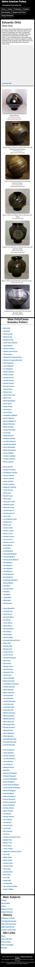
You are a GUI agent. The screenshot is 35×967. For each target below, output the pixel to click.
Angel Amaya (7, 345)
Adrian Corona (8, 374)
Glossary (4, 947)
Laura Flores (7, 412)
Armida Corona (8, 380)
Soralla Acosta (8, 340)
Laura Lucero (7, 539)
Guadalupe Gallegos (10, 415)
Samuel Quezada (9, 745)
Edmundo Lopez (9, 501)
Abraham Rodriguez (10, 773)
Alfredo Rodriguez (9, 776)
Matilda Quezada (9, 718)
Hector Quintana (8, 750)
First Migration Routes (8, 921)
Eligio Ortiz (7, 643)
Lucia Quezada (8, 704)
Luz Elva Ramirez (9, 758)
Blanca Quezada (8, 681)
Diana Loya (7, 525)
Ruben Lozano (8, 530)
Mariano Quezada (9, 713)
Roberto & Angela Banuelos (12, 360)
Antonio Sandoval (9, 802)
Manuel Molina (8, 583)
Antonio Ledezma (9, 456)
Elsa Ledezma (8, 467)
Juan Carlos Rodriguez (11, 785)
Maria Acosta (7, 337)
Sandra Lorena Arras (10, 351)
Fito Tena (6, 834)
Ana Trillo (6, 854)
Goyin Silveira (8, 811)
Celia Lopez (7, 499)
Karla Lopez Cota (9, 395)
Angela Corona (8, 377)
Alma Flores (7, 403)
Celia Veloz (7, 869)
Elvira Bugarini (8, 363)
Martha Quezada (8, 716)
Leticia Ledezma (8, 484)
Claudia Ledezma (9, 459)
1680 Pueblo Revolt (7, 927)
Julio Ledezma (8, 481)
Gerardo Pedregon (9, 658)
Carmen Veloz (8, 866)
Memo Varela (7, 860)
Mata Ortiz (6, 328)
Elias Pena (6, 660)
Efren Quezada (8, 689)
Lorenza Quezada (9, 701)
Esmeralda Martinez (10, 554)
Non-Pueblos (6, 12)
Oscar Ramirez (8, 761)
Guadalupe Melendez (10, 580)
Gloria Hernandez (9, 447)
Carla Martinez (8, 551)
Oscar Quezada (8, 733)
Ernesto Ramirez (9, 756)
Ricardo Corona (8, 386)
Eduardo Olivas (8, 617)
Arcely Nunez (7, 611)
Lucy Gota (6, 433)
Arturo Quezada (8, 678)
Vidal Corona (7, 389)
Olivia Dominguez (9, 401)
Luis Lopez (7, 516)
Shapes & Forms (7, 909)
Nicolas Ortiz (7, 649)
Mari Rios (6, 770)
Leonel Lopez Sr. (9, 513)
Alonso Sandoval (9, 799)
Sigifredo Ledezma (9, 487)
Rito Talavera (7, 831)
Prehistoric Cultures (8, 918)
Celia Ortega (7, 634)
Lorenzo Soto (8, 825)
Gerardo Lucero (8, 536)
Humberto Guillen (9, 438)
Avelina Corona (8, 383)
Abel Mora (6, 586)
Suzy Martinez (8, 577)
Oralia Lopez (7, 522)
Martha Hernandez (9, 450)
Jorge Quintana (8, 753)
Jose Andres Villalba (10, 886)
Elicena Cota (7, 392)
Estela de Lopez (8, 507)
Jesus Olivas (7, 623)
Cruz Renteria (8, 764)
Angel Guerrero (8, 435)
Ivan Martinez (7, 565)
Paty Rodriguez (8, 793)
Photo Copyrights (7, 945)
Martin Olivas (7, 626)
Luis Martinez (7, 571)
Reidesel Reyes (8, 767)
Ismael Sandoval (9, 805)
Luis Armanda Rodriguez (11, 787)
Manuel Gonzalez (9, 424)
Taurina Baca (7, 354)
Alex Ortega (7, 631)
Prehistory (17, 9)
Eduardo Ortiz (8, 640)
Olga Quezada (8, 730)
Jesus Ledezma (8, 475)
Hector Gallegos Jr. (9, 421)
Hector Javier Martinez (10, 560)
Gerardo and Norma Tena (11, 837)
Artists (10, 9)
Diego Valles (7, 857)
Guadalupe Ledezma (10, 472)
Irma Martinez (7, 562)
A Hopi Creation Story (8, 930)
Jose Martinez (8, 568)
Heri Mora (6, 591)
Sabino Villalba (8, 889)
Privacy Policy (6, 942)
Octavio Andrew (8, 348)
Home (4, 9)
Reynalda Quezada (9, 739)
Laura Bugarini (8, 366)
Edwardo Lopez (8, 504)
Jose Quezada (8, 695)
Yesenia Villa (7, 883)
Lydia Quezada (8, 710)
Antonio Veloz (8, 863)
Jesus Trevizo (8, 848)
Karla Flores (7, 409)
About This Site (6, 939)
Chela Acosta (7, 334)
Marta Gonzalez (8, 427)
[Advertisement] (17, 64)
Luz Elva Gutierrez (9, 441)
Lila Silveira (7, 814)
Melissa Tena (7, 843)
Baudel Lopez (8, 496)
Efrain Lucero (8, 533)
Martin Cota (7, 398)
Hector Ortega (8, 637)
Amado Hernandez (9, 444)
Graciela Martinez (9, 557)
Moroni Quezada (8, 724)
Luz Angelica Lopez (10, 519)
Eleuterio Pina (8, 669)
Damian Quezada (9, 687)
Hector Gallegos (8, 418)
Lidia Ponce (7, 675)
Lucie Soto (7, 828)
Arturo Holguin (8, 453)
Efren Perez (7, 663)
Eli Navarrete (7, 603)
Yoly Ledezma (8, 490)
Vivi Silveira (7, 822)
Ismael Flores (7, 406)
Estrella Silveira (8, 808)
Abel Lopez (7, 493)
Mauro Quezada (8, 721)
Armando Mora (8, 589)
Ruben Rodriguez (9, 796)
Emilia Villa (7, 880)
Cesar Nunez (7, 614)
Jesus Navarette (8, 608)
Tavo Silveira (7, 819)
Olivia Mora (7, 600)
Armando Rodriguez (10, 779)
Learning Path (6, 83)
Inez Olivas (7, 620)
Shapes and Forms (19, 12)
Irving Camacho (8, 372)
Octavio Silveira (8, 816)
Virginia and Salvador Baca (12, 357)
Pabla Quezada (8, 736)
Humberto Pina (8, 672)
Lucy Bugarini (8, 369)
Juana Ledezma (8, 478)
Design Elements (7, 15)
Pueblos (26, 9)
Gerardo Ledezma (9, 470)
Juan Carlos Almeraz (10, 343)
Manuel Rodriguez (9, 790)
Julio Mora (6, 594)
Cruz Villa (6, 877)
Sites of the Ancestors (8, 924)
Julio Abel (6, 331)
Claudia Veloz (8, 872)
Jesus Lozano (8, 528)
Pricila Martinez (8, 574)
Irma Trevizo (7, 846)
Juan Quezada (8, 698)
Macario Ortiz (7, 646)
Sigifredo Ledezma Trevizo (12, 851)
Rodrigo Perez (8, 666)
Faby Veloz (7, 875)
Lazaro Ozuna (8, 652)
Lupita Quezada (8, 707)
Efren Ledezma (8, 462)
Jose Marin (7, 548)
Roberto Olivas (8, 628)
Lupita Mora (7, 597)
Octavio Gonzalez (9, 430)
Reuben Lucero (8, 542)
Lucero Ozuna (8, 655)
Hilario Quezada (8, 692)
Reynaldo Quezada (9, 742)
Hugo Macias (7, 545)
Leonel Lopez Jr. (9, 510)
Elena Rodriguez (9, 782)
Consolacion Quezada (10, 684)
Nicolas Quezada (9, 727)
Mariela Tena (7, 840)
